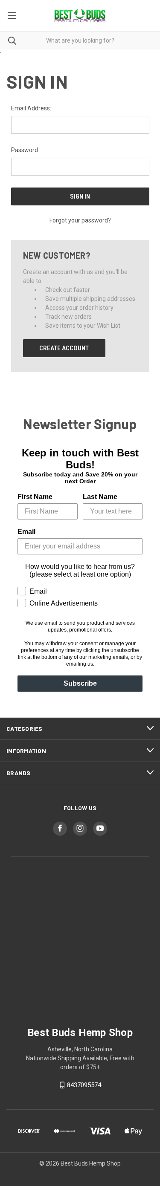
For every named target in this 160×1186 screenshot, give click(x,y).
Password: (25, 150)
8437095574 (84, 1085)
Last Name (100, 496)
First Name (34, 496)
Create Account (64, 348)
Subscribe (80, 683)
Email (26, 531)
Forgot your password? (80, 220)
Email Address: (31, 108)
